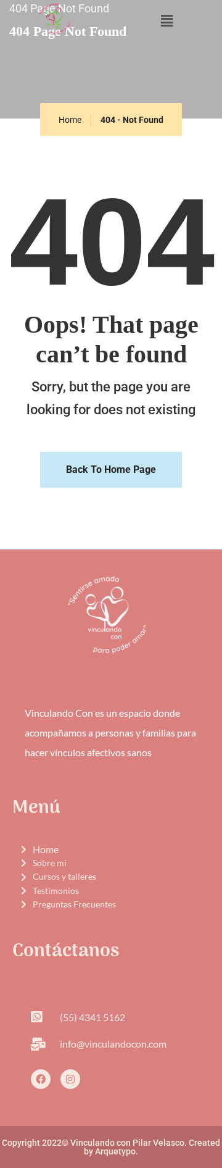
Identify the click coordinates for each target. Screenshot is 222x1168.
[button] (166, 21)
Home (70, 120)
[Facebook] (41, 1079)
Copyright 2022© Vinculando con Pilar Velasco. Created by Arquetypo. (111, 1147)
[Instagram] (70, 1079)
